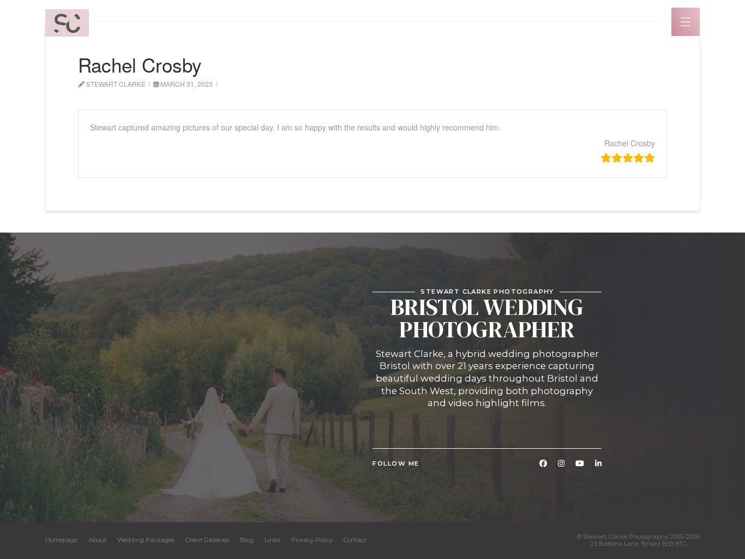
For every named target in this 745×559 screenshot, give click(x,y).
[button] (685, 22)
